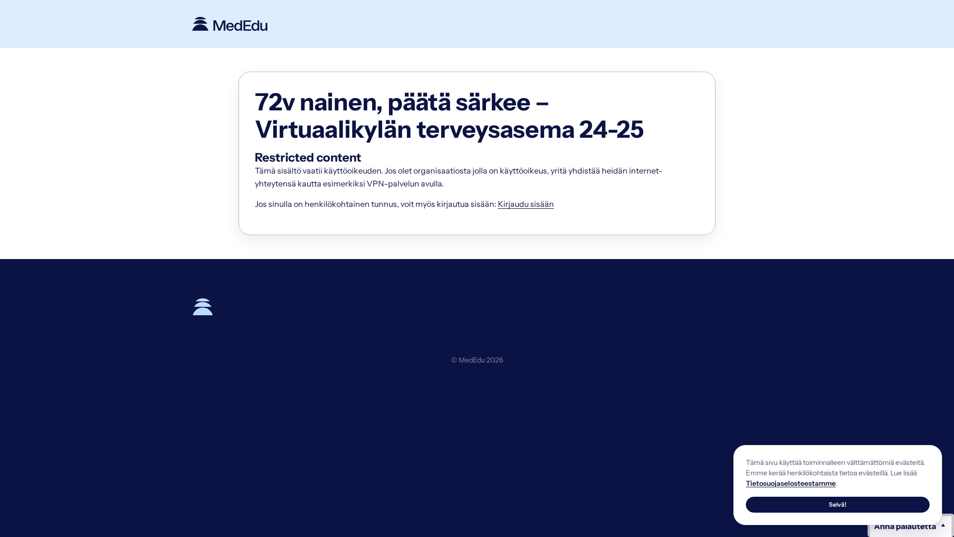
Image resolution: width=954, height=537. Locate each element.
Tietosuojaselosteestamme (791, 483)
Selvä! (838, 504)
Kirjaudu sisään (526, 204)
